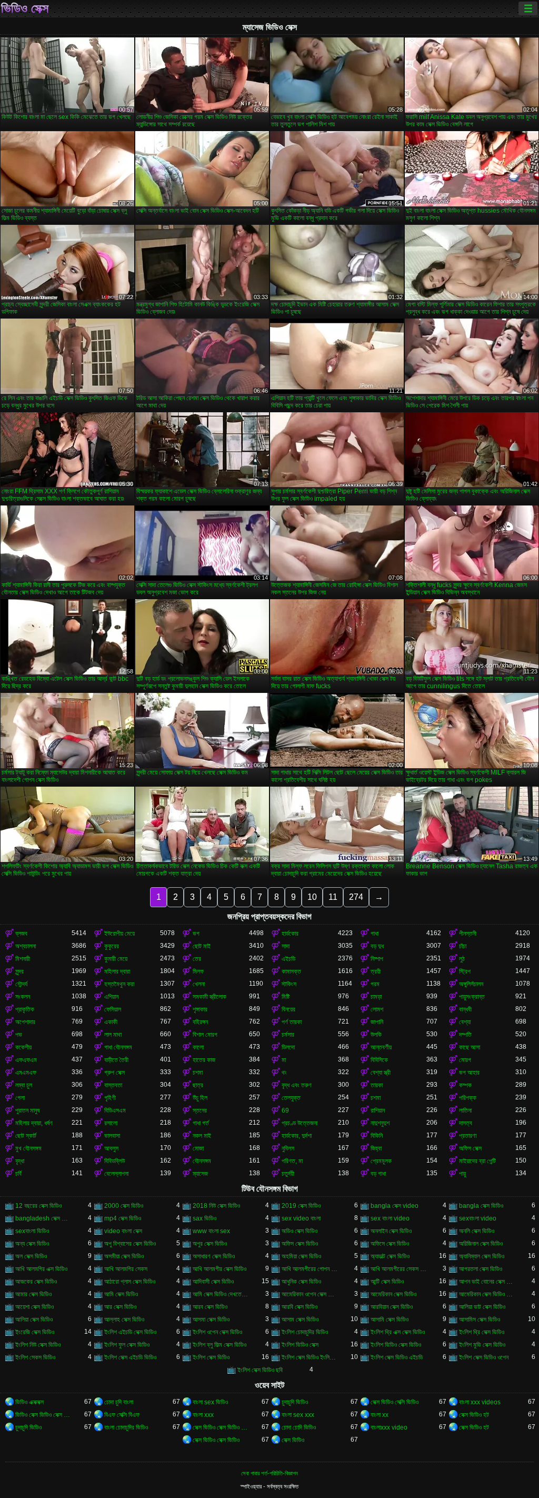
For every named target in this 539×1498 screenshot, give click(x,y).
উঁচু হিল (200, 1098)
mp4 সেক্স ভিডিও (122, 1218)
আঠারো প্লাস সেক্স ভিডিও (129, 1281)
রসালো (110, 1123)
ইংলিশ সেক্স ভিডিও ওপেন (483, 1357)
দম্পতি (465, 1034)
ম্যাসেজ (200, 1173)
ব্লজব (21, 933)
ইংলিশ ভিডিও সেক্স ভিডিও (396, 1344)
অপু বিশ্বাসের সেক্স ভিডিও (130, 1243)
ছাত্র (198, 1085)
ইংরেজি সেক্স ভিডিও (34, 1332)
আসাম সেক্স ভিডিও (300, 1319)
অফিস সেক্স (470, 1148)
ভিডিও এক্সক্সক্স (29, 1402)
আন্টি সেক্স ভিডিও (387, 1281)
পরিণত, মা (292, 1161)
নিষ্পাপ (377, 959)
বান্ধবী (465, 1009)
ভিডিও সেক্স (24, 8)
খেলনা (199, 984)
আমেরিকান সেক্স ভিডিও (393, 1294)
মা (284, 1060)
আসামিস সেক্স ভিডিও (479, 1319)
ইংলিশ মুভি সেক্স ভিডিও (482, 1344)
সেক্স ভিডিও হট (474, 1414)
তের (197, 959)
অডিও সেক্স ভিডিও (299, 1231)
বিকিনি (377, 1135)
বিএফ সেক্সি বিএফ (121, 1414)
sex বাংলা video (390, 1218)
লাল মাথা (113, 1034)
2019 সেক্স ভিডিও (301, 1205)
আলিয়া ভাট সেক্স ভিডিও (482, 1307)
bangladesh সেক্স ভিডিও (43, 1218)
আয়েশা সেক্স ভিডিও (34, 1307)
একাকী (110, 1022)
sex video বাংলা (301, 1218)
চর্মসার (288, 1034)
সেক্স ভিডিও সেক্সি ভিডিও (394, 1402)
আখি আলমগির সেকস (125, 1269)
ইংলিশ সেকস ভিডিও (35, 1357)
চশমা (198, 1072)
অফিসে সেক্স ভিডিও (390, 1243)
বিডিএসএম (115, 1110)
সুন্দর (19, 971)
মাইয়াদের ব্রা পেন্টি (477, 1161)
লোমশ (377, 1009)
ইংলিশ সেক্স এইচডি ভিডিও (130, 1357)
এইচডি (288, 959)
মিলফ (198, 971)
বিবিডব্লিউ (114, 1161)
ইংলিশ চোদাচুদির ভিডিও (305, 1332)
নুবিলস (288, 1148)
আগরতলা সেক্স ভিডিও (480, 1269)
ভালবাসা (112, 1135)
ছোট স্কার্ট (25, 1135)
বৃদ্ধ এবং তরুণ (297, 1085)
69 (285, 1110)
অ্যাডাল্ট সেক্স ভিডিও (390, 1256)
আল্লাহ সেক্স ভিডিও (124, 1319)
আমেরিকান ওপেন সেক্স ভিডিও (310, 1294)
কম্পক (465, 1085)
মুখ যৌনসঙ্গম (28, 1148)
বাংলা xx (379, 1414)
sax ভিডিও (204, 1218)
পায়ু (462, 1173)
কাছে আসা (469, 1047)
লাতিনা (465, 1110)
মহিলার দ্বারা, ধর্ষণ (34, 1123)
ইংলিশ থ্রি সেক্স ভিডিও (481, 1332)
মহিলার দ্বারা (117, 971)
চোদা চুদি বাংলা (118, 1402)
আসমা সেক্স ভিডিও (211, 1319)
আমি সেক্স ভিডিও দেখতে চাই (221, 1294)
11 (332, 896)
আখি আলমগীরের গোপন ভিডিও (310, 1269)
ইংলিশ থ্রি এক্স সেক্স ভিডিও (398, 1332)
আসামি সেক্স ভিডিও (389, 1319)
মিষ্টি (286, 996)
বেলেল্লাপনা (116, 1173)
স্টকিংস (289, 984)
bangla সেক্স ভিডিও (481, 1205)
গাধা (374, 933)
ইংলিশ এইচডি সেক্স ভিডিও (130, 1332)
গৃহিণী (110, 1098)
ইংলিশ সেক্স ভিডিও (211, 1357)
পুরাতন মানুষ (27, 1110)
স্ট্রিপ (465, 971)
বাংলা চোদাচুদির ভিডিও (126, 1427)
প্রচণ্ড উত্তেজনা (299, 1123)
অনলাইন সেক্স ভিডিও (391, 1231)
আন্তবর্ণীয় (381, 1047)
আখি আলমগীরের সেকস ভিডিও (399, 1269)
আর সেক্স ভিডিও (120, 1307)
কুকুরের (111, 946)
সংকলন (22, 996)
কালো (198, 1047)
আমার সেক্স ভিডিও (33, 1294)
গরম (375, 984)
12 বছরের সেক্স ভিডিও (38, 1205)
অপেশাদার (25, 1022)
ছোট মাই (202, 946)
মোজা (198, 1148)
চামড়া (376, 996)
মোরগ (465, 1060)
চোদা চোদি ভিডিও (299, 1427)
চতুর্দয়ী (288, 1173)
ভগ (196, 933)
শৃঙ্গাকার (200, 1009)
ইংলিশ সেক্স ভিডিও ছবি (260, 1370)
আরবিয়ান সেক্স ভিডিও (392, 1307)
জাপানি (377, 1022)
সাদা (286, 946)
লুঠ (462, 959)
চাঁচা (462, 946)
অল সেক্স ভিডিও (31, 1256)
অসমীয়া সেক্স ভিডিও (124, 1256)
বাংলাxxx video (389, 1427)
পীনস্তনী (467, 933)
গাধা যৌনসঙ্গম (118, 1047)
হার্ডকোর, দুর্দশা (297, 1135)
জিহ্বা (376, 1148)
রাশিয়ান (378, 1110)
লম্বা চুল (23, 1085)
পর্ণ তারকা (292, 1022)
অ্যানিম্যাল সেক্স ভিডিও (481, 1256)
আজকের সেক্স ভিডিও (36, 1281)
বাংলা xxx (203, 1414)
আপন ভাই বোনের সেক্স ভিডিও (487, 1281)
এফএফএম (26, 1060)
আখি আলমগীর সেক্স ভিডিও (219, 1269)
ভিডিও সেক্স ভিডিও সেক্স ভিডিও (43, 1414)
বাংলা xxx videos (480, 1402)
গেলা (20, 1098)
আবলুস (111, 1148)
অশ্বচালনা (25, 946)
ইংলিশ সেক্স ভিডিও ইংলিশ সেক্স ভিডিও (310, 1357)
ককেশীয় (23, 1047)
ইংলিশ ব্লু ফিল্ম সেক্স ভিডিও (219, 1344)
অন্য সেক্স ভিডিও (32, 1243)
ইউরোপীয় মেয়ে (119, 933)
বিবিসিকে (379, 1060)
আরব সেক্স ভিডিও (210, 1307)
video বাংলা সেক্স (123, 1231)
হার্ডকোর (290, 933)
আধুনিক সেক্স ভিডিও (301, 1281)
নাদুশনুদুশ (380, 1123)
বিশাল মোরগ (205, 1034)
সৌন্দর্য (21, 984)
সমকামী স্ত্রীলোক (209, 996)
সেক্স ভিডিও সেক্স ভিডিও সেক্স (221, 1427)
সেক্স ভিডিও (293, 1440)
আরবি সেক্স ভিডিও (299, 1307)
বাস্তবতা (113, 1085)
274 (356, 896)
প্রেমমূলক (381, 1161)
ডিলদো (288, 1047)
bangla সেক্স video (394, 1205)
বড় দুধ (377, 946)
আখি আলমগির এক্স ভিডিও (41, 1269)
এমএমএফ (25, 1072)
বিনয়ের (288, 1009)
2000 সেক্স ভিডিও (123, 1205)
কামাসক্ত (291, 971)
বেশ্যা (465, 1022)
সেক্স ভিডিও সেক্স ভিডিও (216, 1440)
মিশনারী (22, 959)
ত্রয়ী (376, 971)
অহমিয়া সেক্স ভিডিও (301, 1256)
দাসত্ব (465, 1123)
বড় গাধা (378, 1173)
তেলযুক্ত (291, 1098)
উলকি (376, 1034)
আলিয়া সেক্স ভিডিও (34, 1319)
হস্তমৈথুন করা (119, 984)
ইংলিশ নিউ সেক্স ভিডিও (38, 1344)
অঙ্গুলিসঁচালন (471, 984)
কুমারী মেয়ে (115, 959)
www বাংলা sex (211, 1231)
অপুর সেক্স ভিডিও (210, 1243)
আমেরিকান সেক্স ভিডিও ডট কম (487, 1294)
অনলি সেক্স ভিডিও (476, 1231)
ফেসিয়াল (112, 1009)
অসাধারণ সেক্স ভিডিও (214, 1256)
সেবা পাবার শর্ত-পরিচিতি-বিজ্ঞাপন (269, 1473)
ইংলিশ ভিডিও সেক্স (300, 1344)
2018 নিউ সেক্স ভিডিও (216, 1205)
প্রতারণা (467, 1135)
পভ (18, 1034)
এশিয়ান (111, 996)
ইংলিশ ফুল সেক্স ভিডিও (126, 1344)
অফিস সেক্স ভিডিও (300, 1243)
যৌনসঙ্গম (202, 1161)
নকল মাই (202, 1135)
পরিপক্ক (467, 1098)
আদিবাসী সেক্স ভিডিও (213, 1281)
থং (284, 1072)
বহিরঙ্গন (200, 1022)
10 (312, 896)
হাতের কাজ (204, 1060)
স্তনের (200, 1110)
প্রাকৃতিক (24, 1009)
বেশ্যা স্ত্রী (381, 1072)
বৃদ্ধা (19, 1161)
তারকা (377, 1085)
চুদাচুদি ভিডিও (295, 1402)
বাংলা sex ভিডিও (210, 1402)
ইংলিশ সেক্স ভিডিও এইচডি (397, 1357)
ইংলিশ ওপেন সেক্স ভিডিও (217, 1332)
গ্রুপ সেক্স (114, 1072)
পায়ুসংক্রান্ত (472, 996)
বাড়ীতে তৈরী (116, 1060)
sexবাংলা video (477, 1218)
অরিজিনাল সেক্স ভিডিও (481, 1243)
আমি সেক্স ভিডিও (121, 1294)
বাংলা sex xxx (298, 1414)
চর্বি (18, 1173)
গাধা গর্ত (201, 1123)
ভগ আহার (469, 1072)
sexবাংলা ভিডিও (32, 1231)
